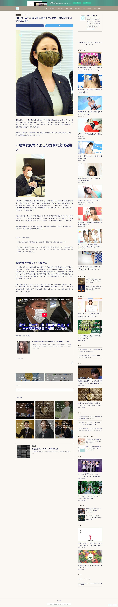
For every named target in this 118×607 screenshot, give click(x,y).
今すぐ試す (77, 3)
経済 (71, 8)
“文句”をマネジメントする (85, 579)
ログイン (87, 3)
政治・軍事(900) (19, 358)
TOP (46, 8)
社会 (95, 8)
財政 (67, 8)
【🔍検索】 (53, 8)
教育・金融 (77, 8)
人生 (84, 8)
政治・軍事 (60, 8)
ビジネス (89, 8)
